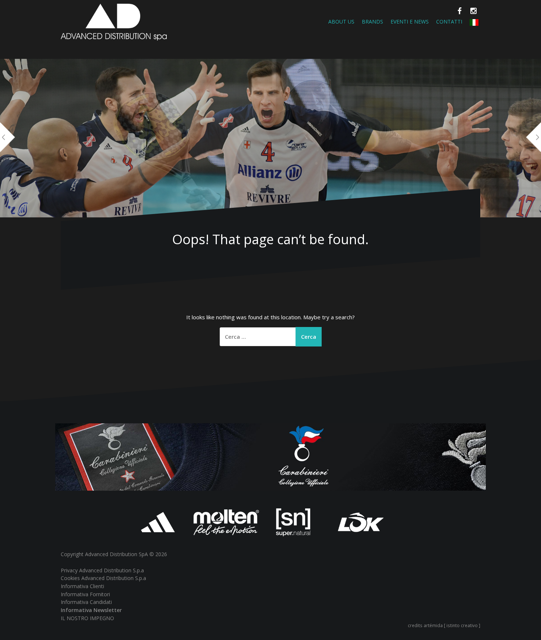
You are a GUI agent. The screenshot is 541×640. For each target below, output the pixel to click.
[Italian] (474, 21)
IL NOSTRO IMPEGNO (87, 618)
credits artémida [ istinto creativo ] (444, 625)
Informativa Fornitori (85, 594)
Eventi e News (409, 21)
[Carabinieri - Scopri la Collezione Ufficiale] (270, 456)
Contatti (449, 21)
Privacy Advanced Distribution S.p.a (102, 570)
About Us (341, 21)
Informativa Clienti (82, 586)
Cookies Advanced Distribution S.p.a (103, 578)
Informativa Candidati (86, 601)
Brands (372, 21)
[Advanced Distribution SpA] (114, 21)
